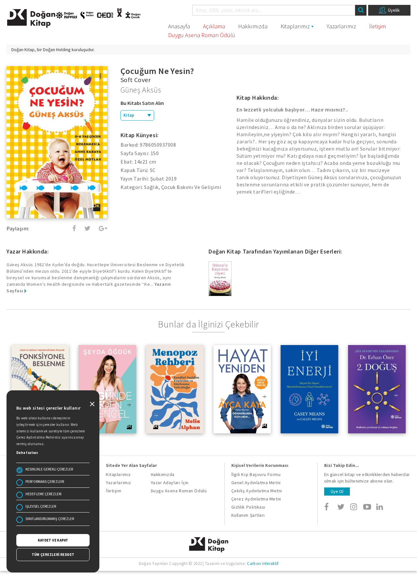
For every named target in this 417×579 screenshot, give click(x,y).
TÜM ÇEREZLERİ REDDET (53, 554)
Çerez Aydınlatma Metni (256, 499)
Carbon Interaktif (262, 563)
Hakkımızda (252, 26)
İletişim (377, 26)
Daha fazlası (27, 452)
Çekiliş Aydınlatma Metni (256, 491)
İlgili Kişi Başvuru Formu (256, 474)
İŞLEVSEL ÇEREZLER (40, 506)
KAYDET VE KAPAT (53, 540)
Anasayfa (179, 26)
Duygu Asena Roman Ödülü (201, 35)
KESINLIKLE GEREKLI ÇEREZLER (49, 469)
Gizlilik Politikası (248, 507)
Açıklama (214, 26)
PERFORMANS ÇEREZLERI (44, 481)
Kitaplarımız (295, 26)
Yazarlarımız (341, 26)
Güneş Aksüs (141, 90)
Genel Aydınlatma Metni (256, 482)
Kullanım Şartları (248, 515)
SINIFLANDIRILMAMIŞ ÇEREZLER (49, 518)
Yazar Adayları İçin (170, 482)
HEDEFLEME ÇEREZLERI (43, 494)
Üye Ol (337, 491)
